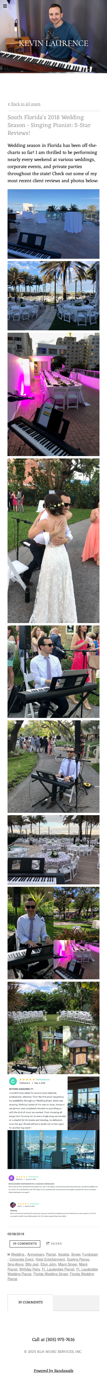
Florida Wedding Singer (51, 1273)
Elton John (48, 1264)
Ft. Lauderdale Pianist (58, 1269)
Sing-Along (15, 1264)
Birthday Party (29, 1269)
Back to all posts (25, 104)
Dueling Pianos (78, 1259)
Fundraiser (90, 1254)
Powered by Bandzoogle (53, 1370)
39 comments (25, 1244)
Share (56, 1244)
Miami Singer (67, 1264)
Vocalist (63, 1254)
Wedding (18, 1254)
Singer (75, 1254)
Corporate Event (22, 1259)
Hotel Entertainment (50, 1259)
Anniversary (35, 1254)
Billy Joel (31, 1264)
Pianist (51, 1254)
